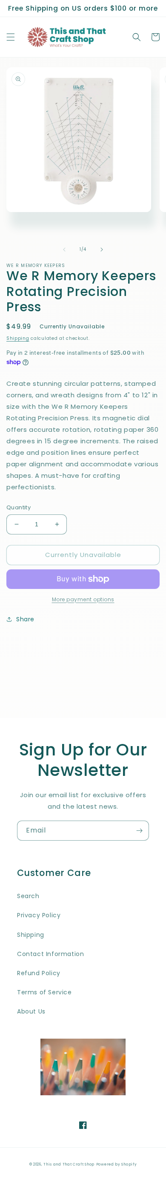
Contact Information (50, 954)
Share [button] (25, 619)
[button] (10, 37)
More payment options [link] (83, 599)
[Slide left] (64, 249)
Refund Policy (38, 973)
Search (28, 896)
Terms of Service (44, 992)
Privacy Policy (38, 915)
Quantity (18, 507)
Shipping (17, 338)
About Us (31, 1011)
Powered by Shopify (116, 1164)
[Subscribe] (139, 831)
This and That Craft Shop (68, 1164)
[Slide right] (101, 249)
